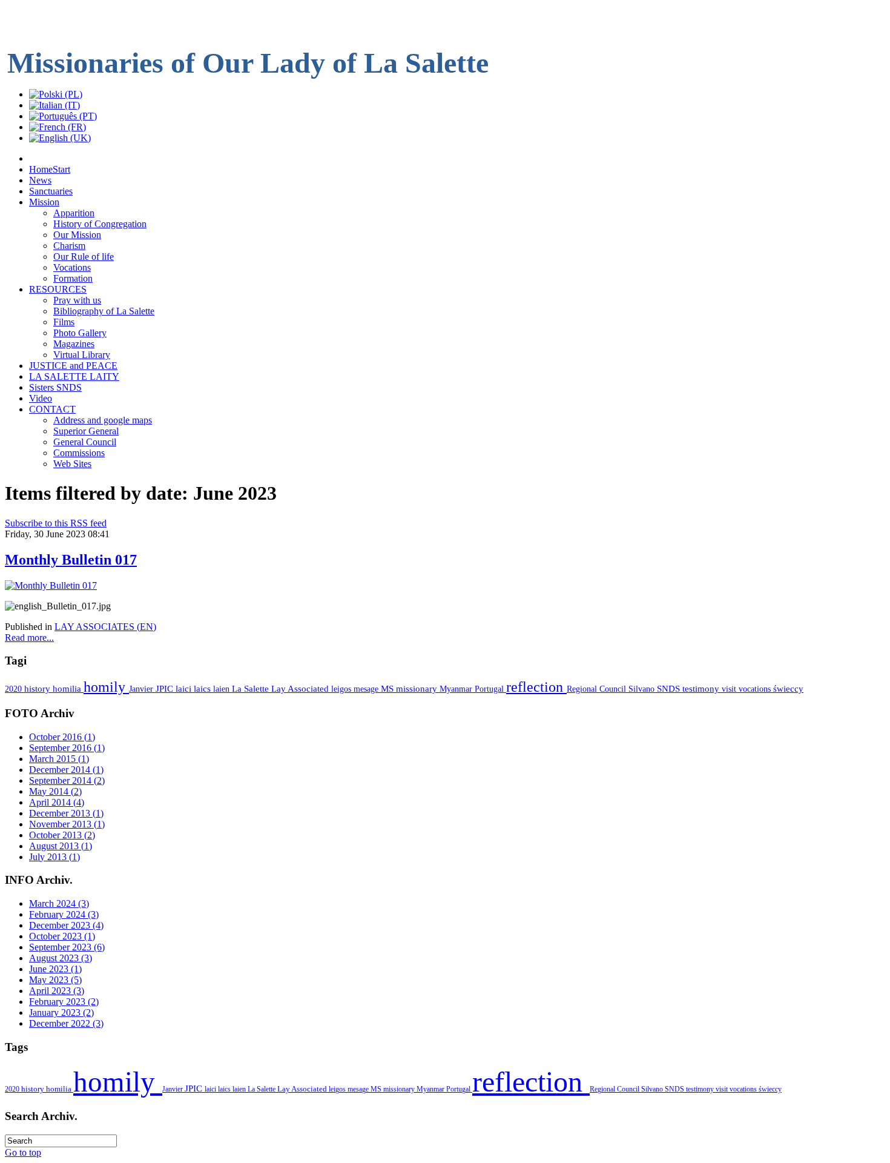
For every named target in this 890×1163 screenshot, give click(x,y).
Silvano (642, 689)
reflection (536, 687)
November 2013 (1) (67, 824)
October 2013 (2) (62, 835)
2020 (14, 689)
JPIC (166, 688)
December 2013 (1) (66, 813)
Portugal (490, 689)
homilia (68, 689)
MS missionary (410, 689)
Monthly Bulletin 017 (71, 560)
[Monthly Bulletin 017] (51, 585)
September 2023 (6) (67, 947)
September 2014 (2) (67, 780)
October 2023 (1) (62, 936)
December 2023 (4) (66, 925)
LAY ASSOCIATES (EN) (105, 626)
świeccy (788, 689)
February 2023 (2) (64, 1001)
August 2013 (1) (60, 846)
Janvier (142, 689)
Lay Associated (301, 689)
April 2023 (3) (56, 991)
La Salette (251, 689)
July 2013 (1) (54, 857)
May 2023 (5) (55, 980)
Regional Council (597, 689)
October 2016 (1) (62, 737)
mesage (367, 689)
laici (185, 689)
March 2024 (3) (59, 903)
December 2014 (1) (66, 769)
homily (106, 687)
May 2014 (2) (55, 791)
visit (730, 689)
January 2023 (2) (61, 1012)
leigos (342, 689)
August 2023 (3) (60, 958)
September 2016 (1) (67, 748)
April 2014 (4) (56, 802)
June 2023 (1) (55, 969)
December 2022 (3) (66, 1023)
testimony (702, 689)
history (38, 689)
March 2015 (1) (59, 759)
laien (222, 689)
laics (203, 689)
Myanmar (457, 689)
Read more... (29, 637)
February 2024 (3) (64, 914)
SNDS (669, 689)
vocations (756, 689)
